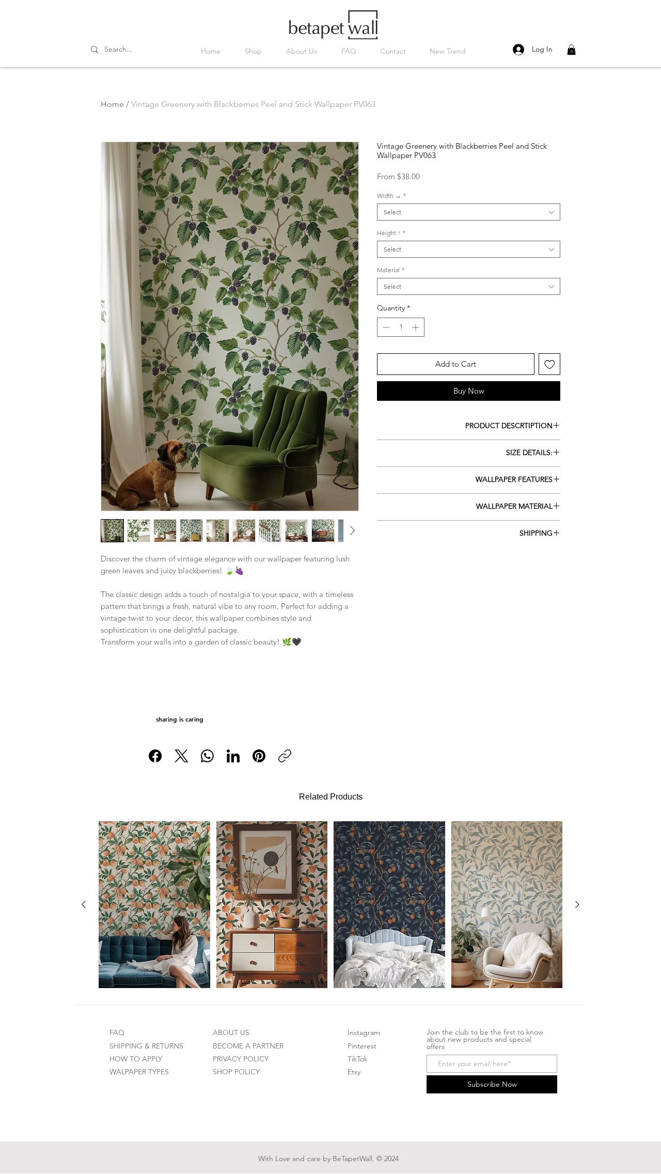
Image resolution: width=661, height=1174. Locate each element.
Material (390, 270)
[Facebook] (155, 755)
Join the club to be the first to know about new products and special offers (485, 1039)
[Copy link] (284, 755)
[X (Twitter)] (181, 755)
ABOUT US (231, 1032)
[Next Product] (577, 904)
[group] (330, 905)
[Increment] (416, 327)
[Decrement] (385, 327)
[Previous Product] (83, 904)
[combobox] (468, 212)
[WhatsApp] (207, 755)
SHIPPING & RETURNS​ (146, 1046)
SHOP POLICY (236, 1071)
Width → (391, 195)
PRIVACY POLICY (241, 1058)
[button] (571, 49)
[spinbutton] (400, 327)
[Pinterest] (259, 755)
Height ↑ (391, 233)
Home (112, 104)
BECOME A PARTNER (248, 1046)
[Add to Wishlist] (550, 364)
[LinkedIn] (233, 755)
